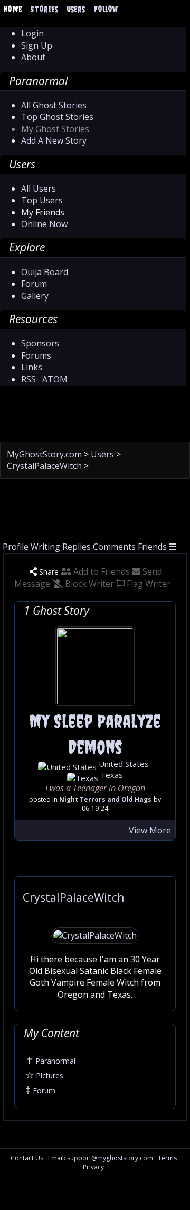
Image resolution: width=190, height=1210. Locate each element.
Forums (36, 355)
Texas (110, 775)
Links (31, 367)
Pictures (44, 1076)
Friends (152, 546)
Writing (45, 546)
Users (75, 9)
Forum (34, 283)
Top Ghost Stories (57, 117)
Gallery (35, 296)
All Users (38, 188)
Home (12, 9)
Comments (114, 546)
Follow (105, 9)
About (33, 57)
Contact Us (27, 1157)
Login (32, 33)
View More (150, 830)
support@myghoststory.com (110, 1157)
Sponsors (40, 343)
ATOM (55, 379)
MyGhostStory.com (45, 454)
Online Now (44, 224)
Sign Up (36, 45)
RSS (28, 379)
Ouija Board (44, 272)
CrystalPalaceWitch (45, 466)
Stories (44, 9)
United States (123, 763)
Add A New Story (54, 140)
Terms (167, 1157)
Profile (15, 546)
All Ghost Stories (54, 105)
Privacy (93, 1166)
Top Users (42, 200)
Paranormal (50, 1061)
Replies (76, 546)
